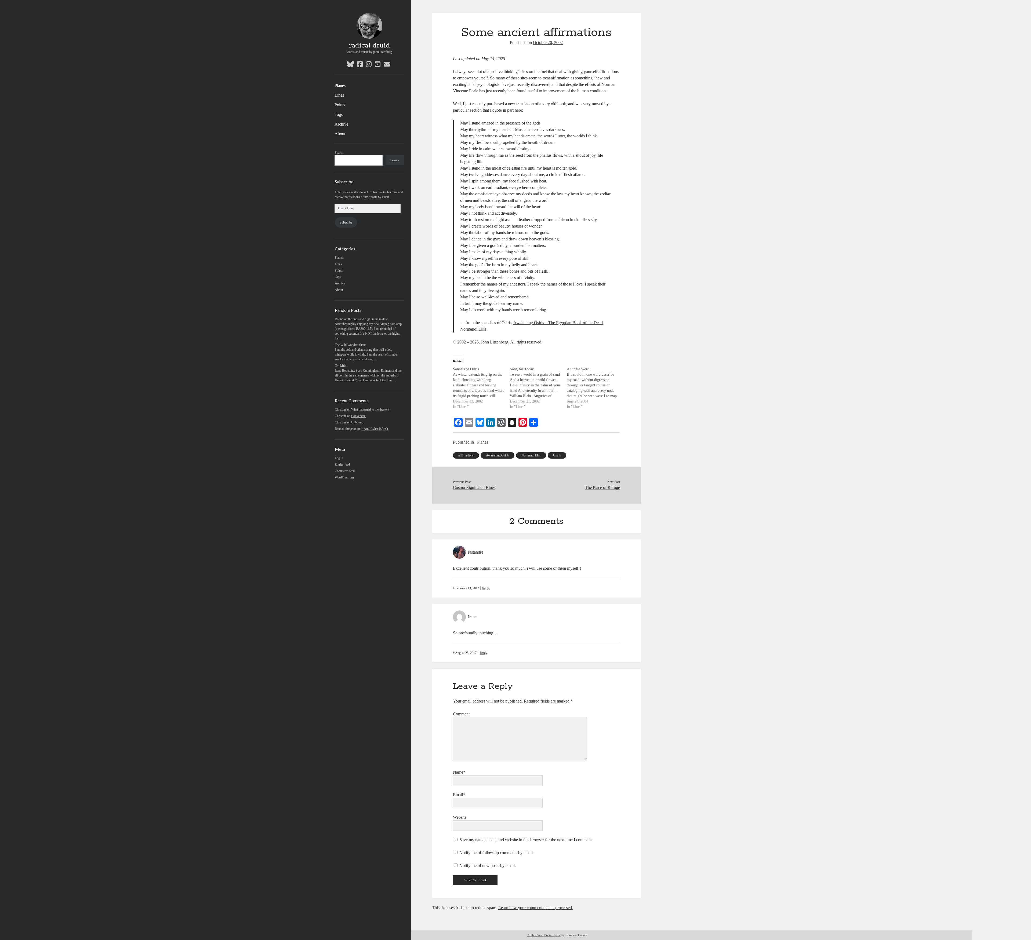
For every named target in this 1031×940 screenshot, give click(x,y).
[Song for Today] (538, 388)
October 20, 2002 (548, 42)
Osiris (557, 455)
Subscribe (346, 222)
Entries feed (342, 464)
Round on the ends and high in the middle (361, 319)
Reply (486, 588)
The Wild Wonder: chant (350, 345)
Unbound (357, 422)
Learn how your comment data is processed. (535, 907)
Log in (339, 458)
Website (459, 817)
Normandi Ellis (531, 455)
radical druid (369, 45)
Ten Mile (340, 366)
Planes (340, 85)
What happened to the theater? (370, 409)
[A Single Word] (595, 388)
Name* (459, 772)
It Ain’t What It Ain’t (374, 429)
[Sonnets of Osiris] (481, 388)
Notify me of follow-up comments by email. (496, 852)
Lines (339, 95)
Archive (341, 124)
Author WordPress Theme (544, 935)
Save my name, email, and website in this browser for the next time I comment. (526, 839)
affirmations (466, 455)
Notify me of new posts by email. (487, 865)
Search (339, 153)
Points (340, 105)
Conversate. (358, 416)
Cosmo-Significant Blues (474, 487)
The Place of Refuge (602, 487)
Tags (339, 114)
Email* (459, 794)
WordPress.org (344, 477)
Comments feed (345, 471)
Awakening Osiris (497, 455)
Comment (461, 714)
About (340, 133)
